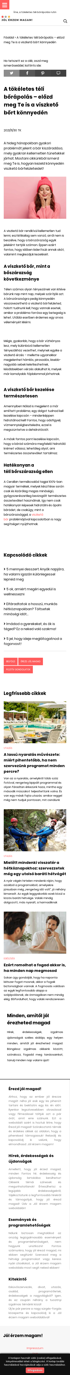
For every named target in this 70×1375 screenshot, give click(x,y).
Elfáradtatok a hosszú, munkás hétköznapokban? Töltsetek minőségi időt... (30, 609)
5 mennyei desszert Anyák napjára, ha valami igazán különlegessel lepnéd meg (34, 574)
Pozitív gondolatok (18, 669)
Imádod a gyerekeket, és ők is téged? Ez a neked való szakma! (30, 626)
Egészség (9, 958)
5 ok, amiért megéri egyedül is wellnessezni (30, 591)
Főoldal (9, 37)
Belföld (10, 661)
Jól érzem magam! (23, 1336)
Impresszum (35, 1348)
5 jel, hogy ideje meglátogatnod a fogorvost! (33, 641)
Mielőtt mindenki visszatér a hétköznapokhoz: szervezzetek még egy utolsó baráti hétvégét (35, 868)
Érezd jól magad (31, 661)
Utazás (8, 748)
